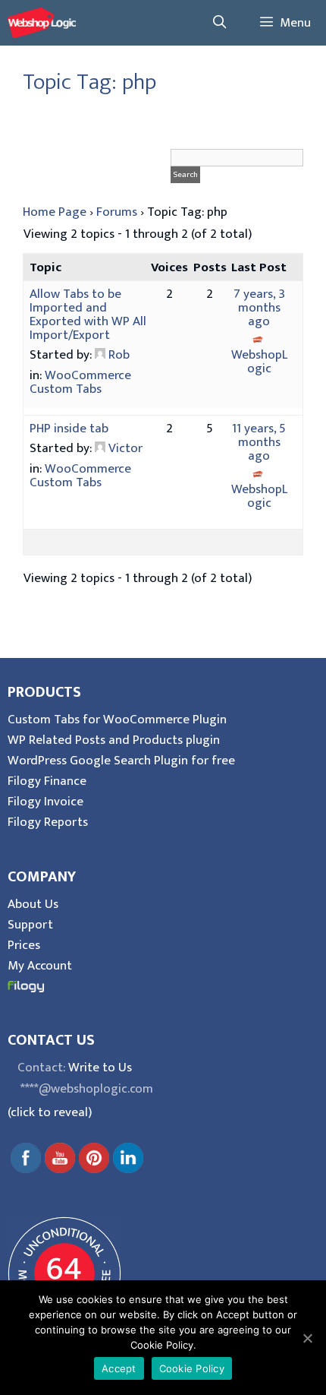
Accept (119, 1368)
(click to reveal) (50, 1112)
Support (30, 924)
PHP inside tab (69, 428)
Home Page (54, 212)
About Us (33, 904)
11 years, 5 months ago (259, 442)
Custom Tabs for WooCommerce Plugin (117, 719)
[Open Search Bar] (219, 23)
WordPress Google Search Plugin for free (121, 760)
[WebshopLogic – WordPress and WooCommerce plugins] (42, 23)
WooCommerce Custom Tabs (80, 382)
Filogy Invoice (45, 801)
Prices (24, 945)
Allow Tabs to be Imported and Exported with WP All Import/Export (88, 314)
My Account (40, 965)
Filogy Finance (47, 781)
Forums (116, 212)
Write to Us (100, 1067)
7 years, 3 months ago (259, 307)
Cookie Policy (191, 1368)
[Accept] (307, 1338)
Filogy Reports (48, 822)
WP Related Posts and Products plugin (114, 740)
